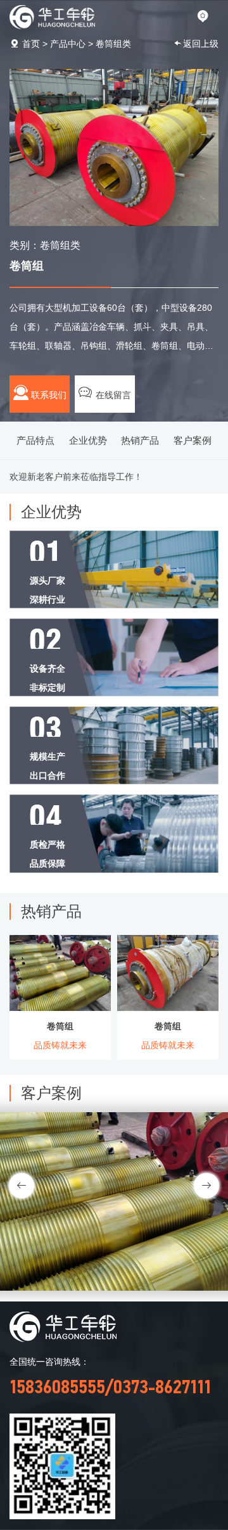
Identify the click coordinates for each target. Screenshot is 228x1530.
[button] (206, 1185)
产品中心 (68, 44)
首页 (31, 44)
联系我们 (47, 395)
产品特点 (35, 440)
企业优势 (88, 440)
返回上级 (200, 44)
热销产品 (140, 440)
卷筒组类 (113, 44)
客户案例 (193, 440)
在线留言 (112, 395)
